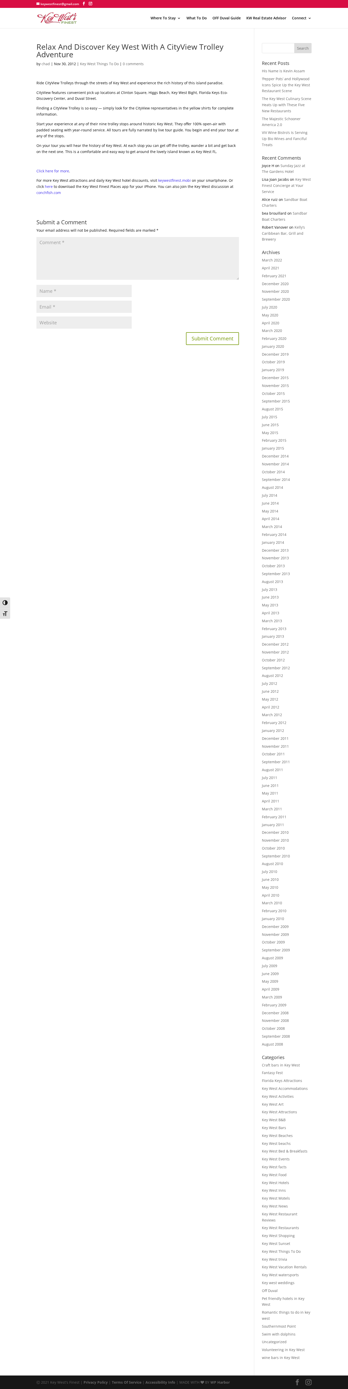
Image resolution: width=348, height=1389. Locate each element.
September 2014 (276, 479)
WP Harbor (220, 1382)
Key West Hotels (275, 1182)
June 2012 (270, 691)
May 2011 (270, 793)
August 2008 (272, 1044)
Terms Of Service (126, 1382)
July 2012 (269, 683)
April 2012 (270, 707)
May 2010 (270, 887)
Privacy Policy (96, 1382)
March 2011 (272, 809)
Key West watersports (280, 1274)
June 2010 (270, 879)
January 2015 (273, 448)
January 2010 (273, 918)
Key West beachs (276, 1143)
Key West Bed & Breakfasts (284, 1151)
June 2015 (270, 424)
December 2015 (275, 377)
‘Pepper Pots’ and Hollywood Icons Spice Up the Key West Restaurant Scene (286, 84)
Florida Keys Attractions (282, 1080)
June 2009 (270, 973)
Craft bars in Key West (281, 1065)
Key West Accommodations (285, 1088)
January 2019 (273, 369)
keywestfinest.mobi (174, 180)
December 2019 (275, 354)
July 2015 (269, 416)
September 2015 (276, 401)
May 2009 (270, 981)
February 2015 (274, 440)
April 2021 (270, 268)
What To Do (196, 18)
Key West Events (276, 1159)
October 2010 (273, 848)
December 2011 (275, 738)
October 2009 (273, 942)
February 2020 (274, 338)
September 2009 (276, 950)
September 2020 (276, 299)
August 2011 (272, 769)
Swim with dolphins (279, 1334)
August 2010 (272, 863)
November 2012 (275, 652)
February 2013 (274, 628)
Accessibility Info (160, 1382)
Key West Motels (276, 1198)
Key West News (275, 1206)
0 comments (133, 63)
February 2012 (274, 722)
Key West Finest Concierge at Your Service (286, 185)
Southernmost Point (279, 1326)
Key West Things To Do (99, 63)
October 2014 (273, 471)
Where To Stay (163, 18)
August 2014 (272, 487)
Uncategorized (274, 1341)
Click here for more (52, 171)
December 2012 (275, 644)
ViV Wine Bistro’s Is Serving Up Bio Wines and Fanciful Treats (284, 138)
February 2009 (274, 1005)
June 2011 (270, 785)
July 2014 (269, 495)
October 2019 (273, 361)
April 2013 (270, 612)
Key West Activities (278, 1096)
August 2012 (272, 675)
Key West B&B (274, 1119)
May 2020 (270, 315)
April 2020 (270, 323)
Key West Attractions (279, 1111)
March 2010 (272, 902)
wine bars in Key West (281, 1357)
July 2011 (269, 777)
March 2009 (272, 997)
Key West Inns (274, 1190)
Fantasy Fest (272, 1072)
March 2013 (272, 620)
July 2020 (269, 307)
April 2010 (270, 895)
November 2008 (275, 1020)
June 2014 (270, 503)
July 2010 (269, 871)
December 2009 (275, 926)
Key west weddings (278, 1282)
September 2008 (276, 1036)
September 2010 (276, 856)
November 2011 (275, 746)
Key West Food (274, 1174)
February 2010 (274, 910)
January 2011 (273, 824)
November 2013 (275, 557)
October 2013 (273, 565)
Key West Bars (274, 1127)
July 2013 (269, 589)
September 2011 (276, 761)
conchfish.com (48, 192)
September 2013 (276, 573)
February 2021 (274, 275)
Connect (299, 18)
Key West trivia (274, 1259)
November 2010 (275, 840)
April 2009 (270, 989)
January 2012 (273, 730)
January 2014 (273, 542)
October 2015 (273, 393)
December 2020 (275, 283)
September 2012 (276, 667)
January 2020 (273, 346)
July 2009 (269, 965)
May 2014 (270, 511)
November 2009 (275, 934)
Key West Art (273, 1104)
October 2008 (273, 1028)
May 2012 (270, 699)
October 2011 (273, 754)
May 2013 (270, 605)
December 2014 (275, 456)
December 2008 (275, 1012)
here (49, 186)
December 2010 (275, 832)
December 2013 (275, 550)
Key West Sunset (276, 1243)
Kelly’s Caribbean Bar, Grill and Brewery (283, 233)
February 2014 (274, 534)
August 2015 (272, 409)
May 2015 (270, 432)
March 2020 (272, 330)
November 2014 (275, 464)
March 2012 (272, 714)
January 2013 (273, 636)
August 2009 (272, 957)
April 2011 (270, 801)
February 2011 (274, 816)
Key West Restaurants (280, 1227)
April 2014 (270, 518)
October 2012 (273, 660)
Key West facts (274, 1166)
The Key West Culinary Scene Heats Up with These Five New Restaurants (286, 104)
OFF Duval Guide (226, 18)
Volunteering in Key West (283, 1349)
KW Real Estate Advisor (266, 18)
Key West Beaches (277, 1135)
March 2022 (272, 260)
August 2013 (272, 581)
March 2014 (272, 526)
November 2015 (275, 385)
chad (46, 63)
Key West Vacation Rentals (284, 1267)
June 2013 (270, 597)
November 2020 (275, 291)
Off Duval (270, 1290)
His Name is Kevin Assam (283, 70)
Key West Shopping (278, 1235)
